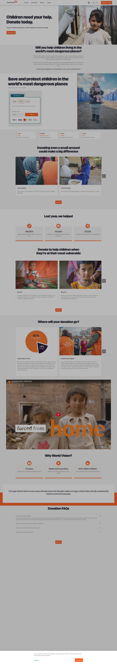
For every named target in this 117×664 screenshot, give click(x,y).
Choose (36, 660)
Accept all (79, 660)
